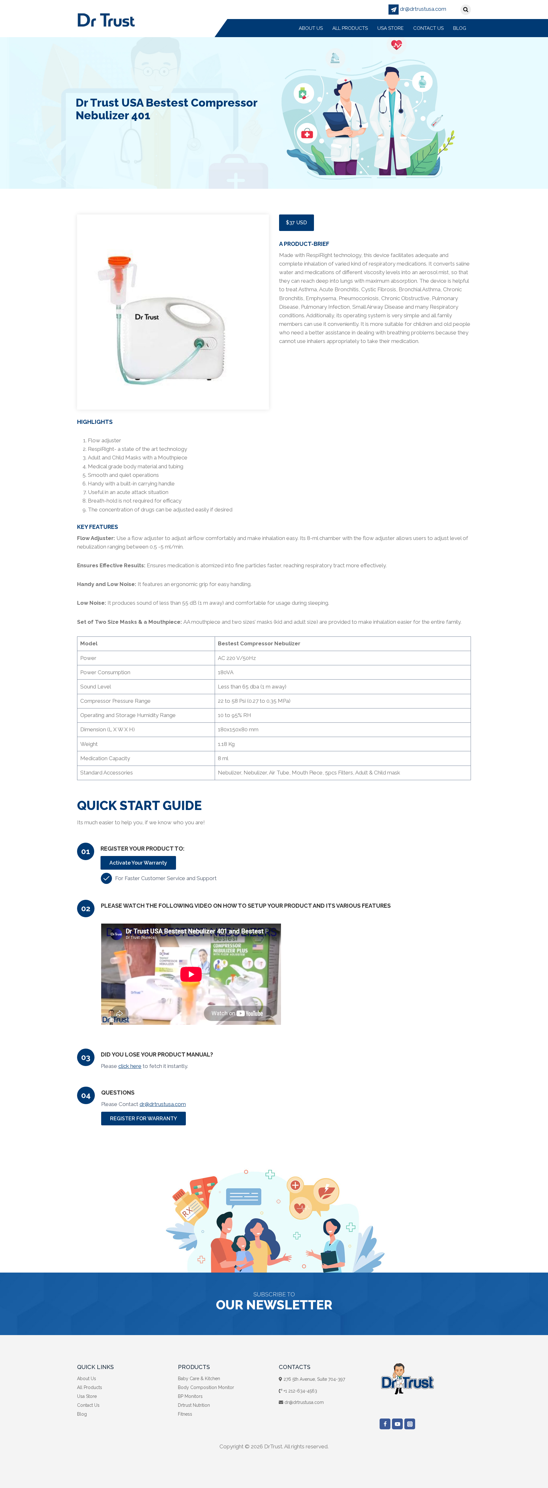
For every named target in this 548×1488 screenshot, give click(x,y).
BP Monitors (190, 1396)
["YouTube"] (397, 1424)
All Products (350, 28)
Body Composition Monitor (206, 1387)
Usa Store (390, 28)
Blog (459, 28)
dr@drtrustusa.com (422, 9)
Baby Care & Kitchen (199, 1378)
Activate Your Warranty (138, 863)
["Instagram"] (409, 1424)
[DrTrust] (106, 19)
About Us (311, 28)
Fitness (185, 1414)
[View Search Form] (465, 9)
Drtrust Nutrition (194, 1405)
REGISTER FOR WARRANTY (143, 1119)
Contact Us (428, 28)
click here (129, 1066)
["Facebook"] (385, 1424)
